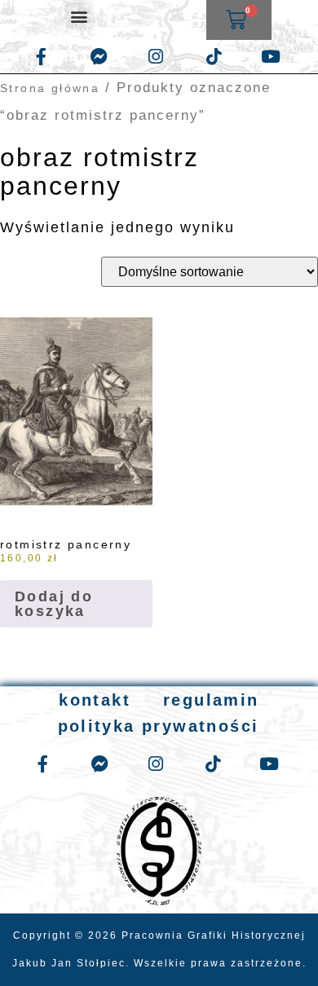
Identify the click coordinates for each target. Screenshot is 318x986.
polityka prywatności (158, 726)
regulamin (211, 700)
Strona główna (49, 88)
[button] (79, 15)
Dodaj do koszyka (54, 603)
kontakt (94, 700)
